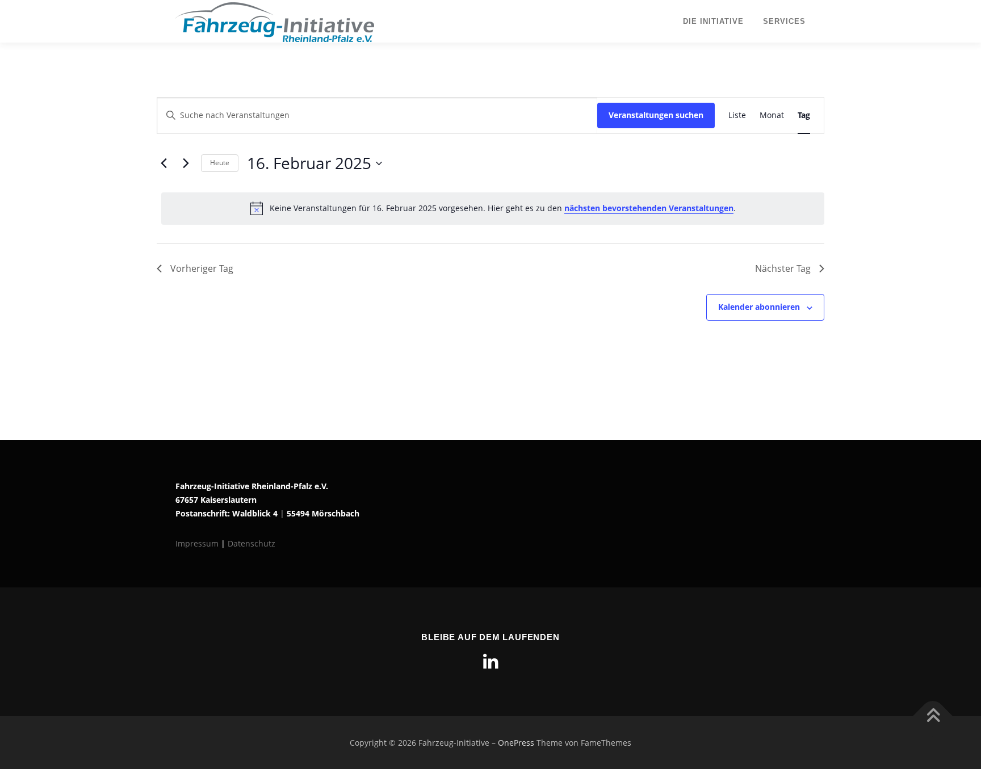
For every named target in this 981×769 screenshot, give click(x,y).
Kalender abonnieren (759, 306)
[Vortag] (163, 163)
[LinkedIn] (490, 662)
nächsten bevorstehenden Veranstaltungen (648, 208)
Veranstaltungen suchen (656, 115)
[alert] (492, 208)
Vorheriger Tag (201, 268)
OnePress (516, 742)
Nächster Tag (783, 268)
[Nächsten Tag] (185, 163)
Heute (219, 162)
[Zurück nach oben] (933, 716)
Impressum (198, 543)
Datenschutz (251, 543)
